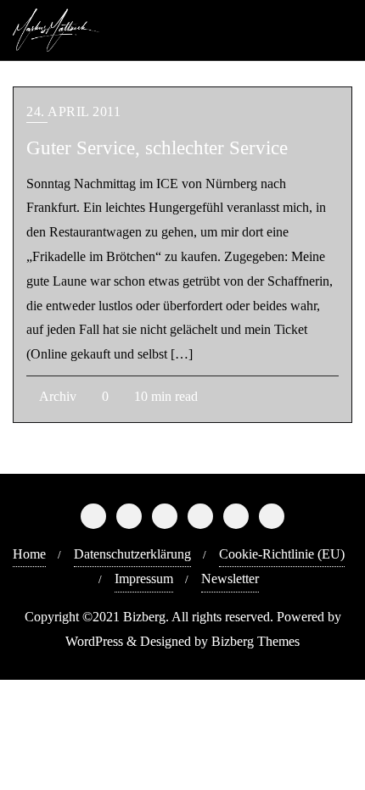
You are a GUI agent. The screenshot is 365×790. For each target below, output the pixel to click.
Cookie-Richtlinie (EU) (282, 554)
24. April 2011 (73, 111)
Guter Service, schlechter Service (157, 147)
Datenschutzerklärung (132, 554)
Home (29, 554)
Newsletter (230, 578)
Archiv (56, 396)
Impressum (144, 578)
